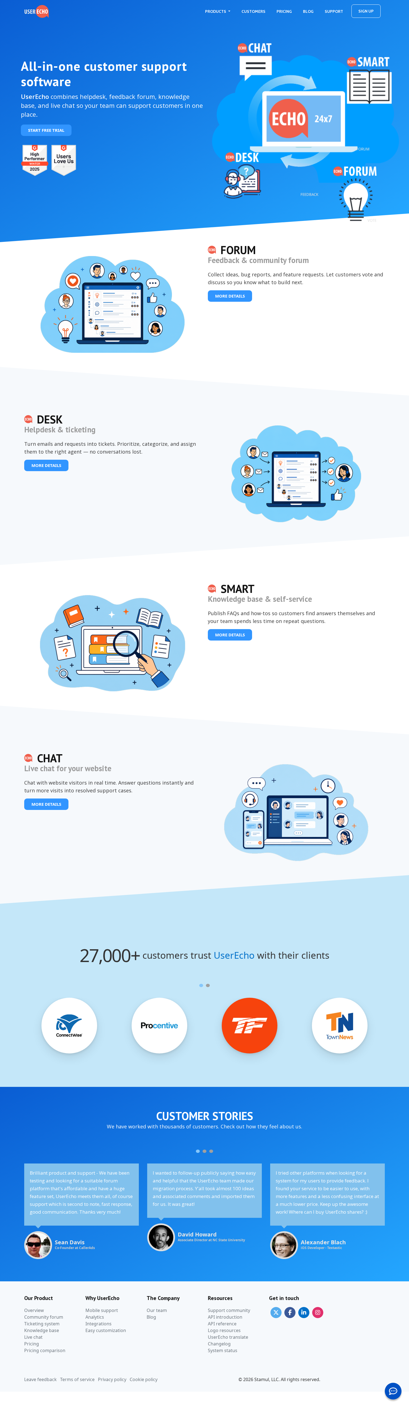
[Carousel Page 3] (211, 1151)
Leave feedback (40, 1379)
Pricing (284, 11)
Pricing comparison (44, 1350)
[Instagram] (318, 1312)
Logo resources (224, 1330)
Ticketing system (42, 1324)
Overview (34, 1310)
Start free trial (46, 130)
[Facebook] (290, 1312)
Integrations (98, 1324)
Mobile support (101, 1310)
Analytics (94, 1317)
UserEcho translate (228, 1337)
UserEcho (234, 955)
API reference (222, 1324)
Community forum (43, 1317)
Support (334, 11)
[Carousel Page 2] (208, 985)
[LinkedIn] (304, 1312)
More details (230, 296)
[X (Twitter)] (276, 1312)
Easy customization (105, 1330)
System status (222, 1350)
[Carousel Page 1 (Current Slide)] (201, 985)
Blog (308, 11)
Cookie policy (143, 1379)
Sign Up (366, 11)
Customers (253, 11)
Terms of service (77, 1379)
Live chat (33, 1337)
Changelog (219, 1344)
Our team (157, 1310)
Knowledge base (41, 1330)
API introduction (225, 1317)
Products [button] (216, 11)
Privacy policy (112, 1379)
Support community (229, 1310)
